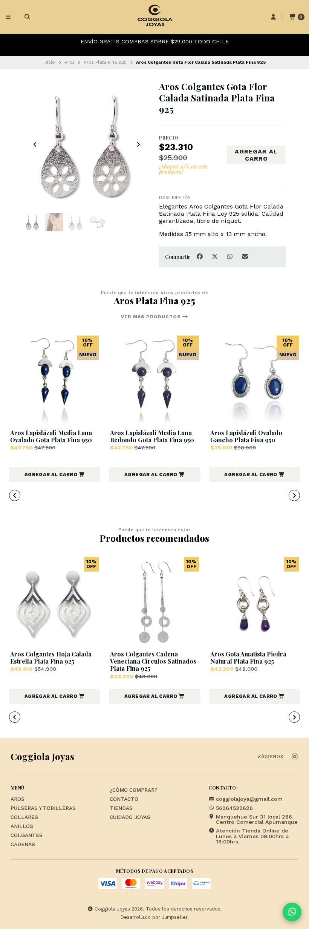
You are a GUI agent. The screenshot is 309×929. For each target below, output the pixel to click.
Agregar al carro (256, 155)
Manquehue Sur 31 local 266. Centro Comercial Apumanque (257, 819)
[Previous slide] (35, 144)
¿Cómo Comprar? (134, 790)
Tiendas (121, 808)
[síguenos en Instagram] (294, 756)
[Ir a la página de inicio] (154, 17)
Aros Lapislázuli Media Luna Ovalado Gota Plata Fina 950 (51, 436)
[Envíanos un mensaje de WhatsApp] (292, 912)
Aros (69, 62)
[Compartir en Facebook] (200, 256)
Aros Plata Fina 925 (105, 62)
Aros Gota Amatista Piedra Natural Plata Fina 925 (248, 657)
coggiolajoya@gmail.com (249, 799)
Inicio (49, 62)
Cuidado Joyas (130, 817)
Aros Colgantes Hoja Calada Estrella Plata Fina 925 (51, 657)
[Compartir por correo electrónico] (245, 256)
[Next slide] (138, 144)
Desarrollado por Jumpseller (154, 917)
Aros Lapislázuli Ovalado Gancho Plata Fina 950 (246, 436)
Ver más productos (151, 316)
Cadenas (23, 844)
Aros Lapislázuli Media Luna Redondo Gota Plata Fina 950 (152, 436)
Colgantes (27, 835)
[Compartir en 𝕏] (215, 256)
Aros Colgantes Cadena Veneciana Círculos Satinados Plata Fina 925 (153, 661)
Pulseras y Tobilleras (43, 808)
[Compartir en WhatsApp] (230, 256)
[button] (54, 474)
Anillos (22, 826)
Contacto (124, 799)
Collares (24, 817)
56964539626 (234, 808)
